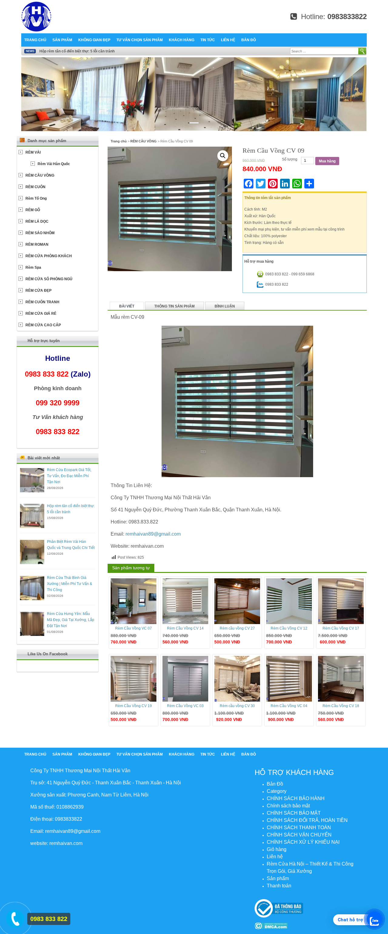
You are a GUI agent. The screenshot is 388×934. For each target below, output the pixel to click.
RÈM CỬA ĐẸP (38, 290)
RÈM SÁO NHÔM (40, 233)
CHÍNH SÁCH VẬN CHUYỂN (299, 834)
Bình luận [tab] (225, 306)
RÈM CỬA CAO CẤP (43, 325)
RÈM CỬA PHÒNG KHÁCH (48, 256)
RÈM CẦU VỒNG (143, 141)
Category (276, 791)
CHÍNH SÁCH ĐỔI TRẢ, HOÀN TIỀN (307, 820)
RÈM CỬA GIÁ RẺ (40, 313)
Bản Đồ (248, 40)
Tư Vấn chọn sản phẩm (139, 40)
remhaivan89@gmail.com (153, 534)
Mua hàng (327, 161)
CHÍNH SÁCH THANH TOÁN (299, 827)
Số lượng (289, 159)
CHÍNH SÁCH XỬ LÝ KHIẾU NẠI (303, 842)
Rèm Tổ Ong (36, 198)
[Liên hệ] (14, 918)
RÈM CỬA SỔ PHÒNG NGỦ (48, 279)
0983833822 (347, 16)
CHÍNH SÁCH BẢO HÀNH (296, 798)
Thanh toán (279, 885)
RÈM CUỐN (35, 187)
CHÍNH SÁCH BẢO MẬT (294, 813)
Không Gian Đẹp (94, 40)
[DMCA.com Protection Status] (271, 925)
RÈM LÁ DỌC (36, 221)
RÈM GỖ (32, 210)
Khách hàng (181, 40)
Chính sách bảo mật (288, 805)
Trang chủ (35, 40)
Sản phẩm (62, 40)
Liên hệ (228, 40)
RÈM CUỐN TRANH (42, 302)
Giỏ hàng (276, 849)
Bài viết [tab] (126, 306)
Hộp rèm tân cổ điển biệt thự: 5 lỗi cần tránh (77, 51)
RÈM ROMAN (36, 244)
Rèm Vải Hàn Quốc (54, 164)
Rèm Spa (33, 267)
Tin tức (207, 40)
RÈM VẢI (33, 152)
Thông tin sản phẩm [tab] (174, 306)
